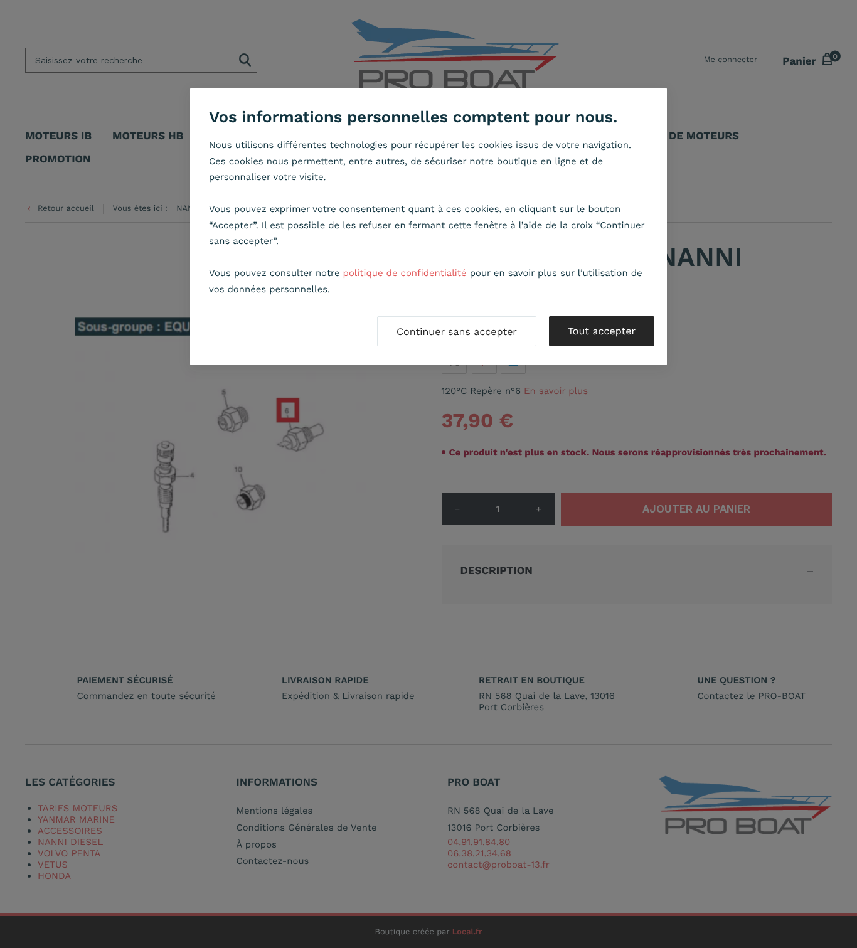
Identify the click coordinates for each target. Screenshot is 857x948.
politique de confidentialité (405, 273)
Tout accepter (602, 331)
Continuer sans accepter (457, 332)
